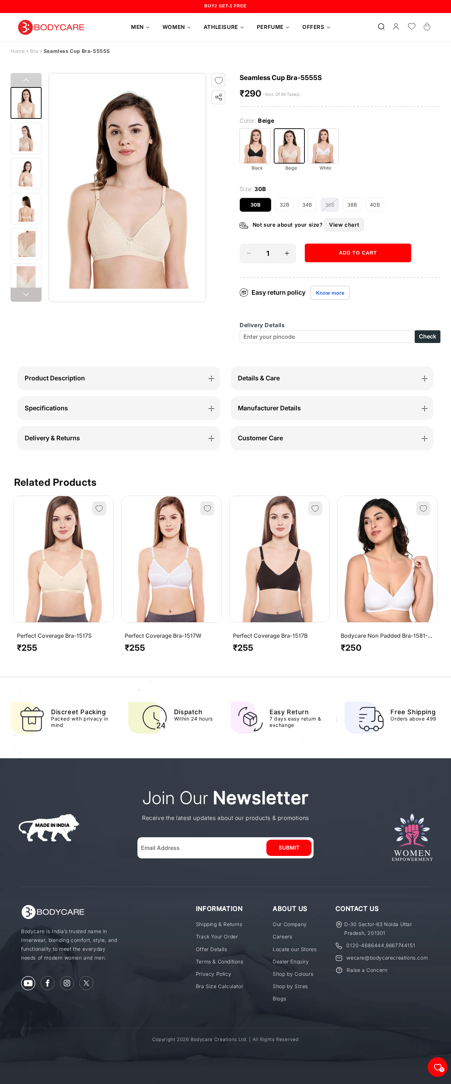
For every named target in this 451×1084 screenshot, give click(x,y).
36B (332, 207)
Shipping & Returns (219, 924)
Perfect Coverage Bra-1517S (54, 635)
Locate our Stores (294, 949)
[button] (137, 27)
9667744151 (400, 945)
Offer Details (211, 949)
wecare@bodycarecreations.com (387, 958)
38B (354, 207)
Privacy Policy (213, 974)
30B (261, 207)
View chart (344, 224)
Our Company (290, 924)
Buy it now (358, 274)
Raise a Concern (367, 970)
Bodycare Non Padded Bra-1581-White (384, 635)
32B (287, 207)
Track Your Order (217, 936)
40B (377, 207)
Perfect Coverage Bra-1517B (270, 635)
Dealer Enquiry (291, 961)
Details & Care (259, 378)
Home (18, 51)
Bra (34, 51)
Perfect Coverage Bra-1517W (163, 635)
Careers (282, 936)
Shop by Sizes (290, 986)
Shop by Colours (293, 974)
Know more (330, 293)
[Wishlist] (411, 26)
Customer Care (260, 438)
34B (309, 207)
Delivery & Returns (52, 438)
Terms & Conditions (219, 961)
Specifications (46, 408)
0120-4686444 (365, 945)
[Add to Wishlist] (219, 80)
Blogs (279, 999)
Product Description (55, 378)
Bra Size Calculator (219, 986)
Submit (289, 847)
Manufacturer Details (269, 408)
